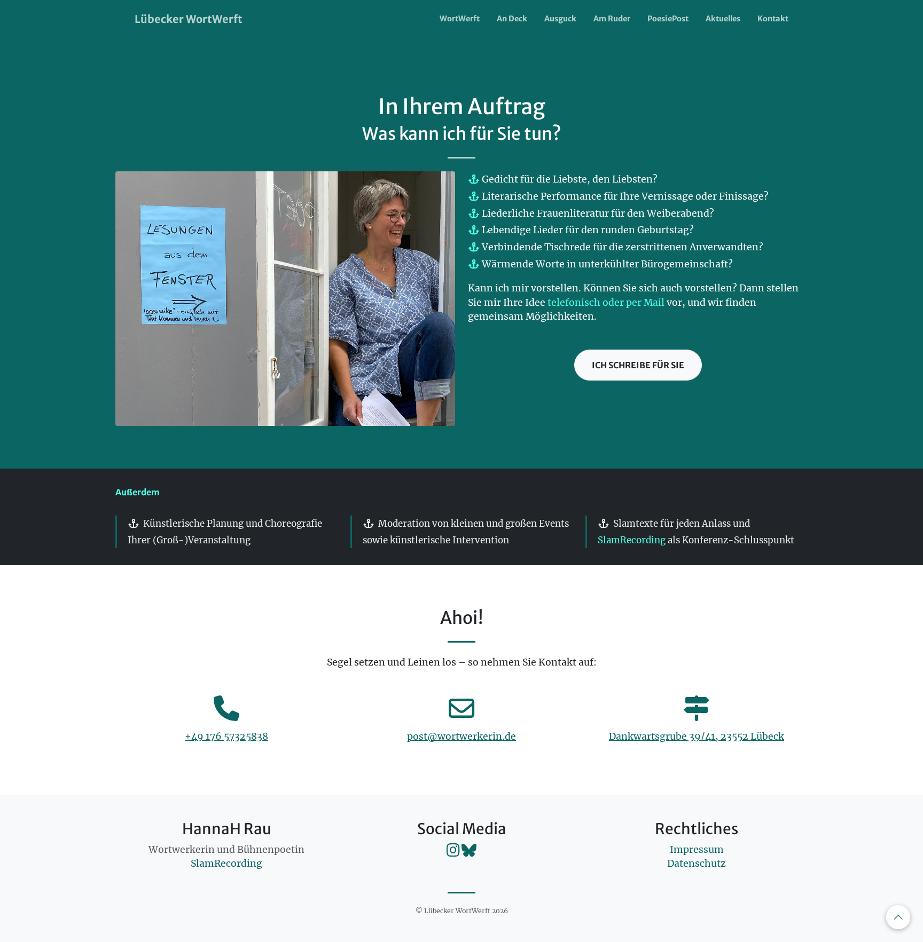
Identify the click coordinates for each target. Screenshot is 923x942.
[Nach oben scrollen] (898, 917)
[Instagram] (454, 853)
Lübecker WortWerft (189, 19)
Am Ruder (611, 18)
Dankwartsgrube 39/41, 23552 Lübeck (696, 736)
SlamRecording (632, 540)
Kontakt (772, 18)
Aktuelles (723, 18)
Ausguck (560, 18)
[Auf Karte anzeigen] (696, 714)
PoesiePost (668, 18)
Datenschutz (696, 863)
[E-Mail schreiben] (461, 714)
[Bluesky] (469, 853)
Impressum (697, 850)
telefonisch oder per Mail (605, 302)
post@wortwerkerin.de (461, 736)
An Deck (512, 18)
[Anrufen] (226, 714)
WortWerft (460, 18)
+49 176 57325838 (226, 736)
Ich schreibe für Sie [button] (638, 365)
